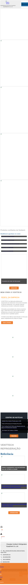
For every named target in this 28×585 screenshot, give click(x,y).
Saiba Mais (14, 435)
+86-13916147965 (6, 556)
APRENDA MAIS (14, 512)
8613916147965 (6, 561)
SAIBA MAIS (14, 288)
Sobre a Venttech (7, 322)
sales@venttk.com (6, 554)
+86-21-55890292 (6, 559)
